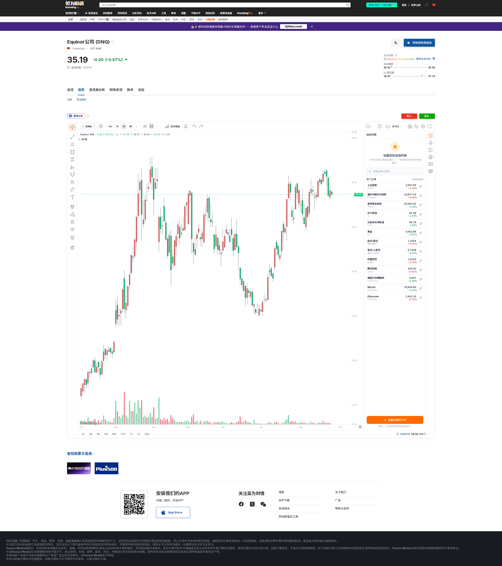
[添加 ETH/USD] (420, 298)
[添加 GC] (420, 233)
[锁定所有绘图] (72, 221)
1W (90, 434)
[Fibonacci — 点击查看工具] (72, 159)
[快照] (410, 126)
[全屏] (429, 126)
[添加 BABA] (420, 261)
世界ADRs (143, 19)
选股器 (83, 19)
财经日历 (210, 13)
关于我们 (340, 492)
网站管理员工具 (288, 516)
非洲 (199, 19)
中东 (183, 19)
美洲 (167, 19)
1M (130, 126)
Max (147, 434)
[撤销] (194, 126)
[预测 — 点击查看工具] (72, 182)
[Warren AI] (430, 171)
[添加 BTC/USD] (420, 288)
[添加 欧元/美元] (420, 242)
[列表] (430, 150)
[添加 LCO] (420, 224)
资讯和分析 (97, 90)
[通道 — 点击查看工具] (72, 144)
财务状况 (116, 90)
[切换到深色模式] (416, 126)
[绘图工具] (79, 280)
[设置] (360, 426)
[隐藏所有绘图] (72, 229)
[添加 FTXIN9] (420, 196)
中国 (92, 19)
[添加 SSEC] (420, 186)
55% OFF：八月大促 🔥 (382, 5)
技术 (130, 90)
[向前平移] (226, 419)
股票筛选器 (226, 13)
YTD (123, 434)
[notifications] (426, 5)
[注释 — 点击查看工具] (72, 197)
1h (117, 126)
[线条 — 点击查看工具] (72, 137)
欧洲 (175, 19)
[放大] (215, 419)
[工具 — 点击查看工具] (72, 189)
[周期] (136, 126)
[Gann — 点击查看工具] (72, 167)
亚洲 (191, 19)
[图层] (72, 237)
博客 (281, 492)
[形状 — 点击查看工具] (72, 152)
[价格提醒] (186, 126)
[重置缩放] (231, 419)
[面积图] (145, 126)
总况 (70, 90)
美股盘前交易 (119, 19)
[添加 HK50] (420, 205)
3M (106, 434)
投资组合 (284, 508)
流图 (69, 99)
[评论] (430, 164)
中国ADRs (156, 19)
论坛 (141, 90)
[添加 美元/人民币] (420, 251)
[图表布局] (369, 126)
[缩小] (210, 419)
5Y (138, 434)
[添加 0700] (420, 270)
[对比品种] (101, 126)
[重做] (201, 126)
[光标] (72, 127)
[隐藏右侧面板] (362, 280)
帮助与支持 (342, 508)
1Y (131, 434)
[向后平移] (220, 419)
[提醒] (430, 143)
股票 (70, 19)
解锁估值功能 (423, 58)
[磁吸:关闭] (72, 206)
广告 (338, 500)
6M (114, 434)
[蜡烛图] (151, 126)
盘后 (132, 19)
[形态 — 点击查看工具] (72, 174)
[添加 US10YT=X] (420, 279)
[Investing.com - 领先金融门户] (74, 5)
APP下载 (284, 500)
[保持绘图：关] (72, 214)
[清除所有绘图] (72, 247)
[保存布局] (380, 126)
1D (123, 126)
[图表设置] (423, 126)
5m (110, 126)
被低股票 (223, 19)
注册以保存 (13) (397, 419)
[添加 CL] (420, 214)
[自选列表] (430, 135)
